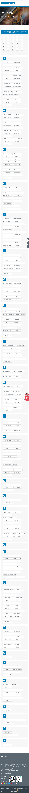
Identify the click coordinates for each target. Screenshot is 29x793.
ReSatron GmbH (7, 563)
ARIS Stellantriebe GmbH (7, 91)
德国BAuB (17, 195)
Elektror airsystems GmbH (7, 229)
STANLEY (7, 600)
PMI (7, 528)
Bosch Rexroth (16, 133)
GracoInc (7, 288)
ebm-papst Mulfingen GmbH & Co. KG (9, 231)
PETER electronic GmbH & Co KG (19, 533)
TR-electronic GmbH (7, 639)
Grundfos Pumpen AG (17, 283)
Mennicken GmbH (7, 475)
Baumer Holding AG (7, 117)
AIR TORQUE (7, 99)
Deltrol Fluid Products (7, 203)
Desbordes (17, 200)
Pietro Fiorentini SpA (16, 536)
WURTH (7, 695)
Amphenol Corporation (18, 67)
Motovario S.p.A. (17, 445)
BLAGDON (7, 141)
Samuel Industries (17, 613)
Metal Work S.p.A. (7, 443)
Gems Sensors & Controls (7, 283)
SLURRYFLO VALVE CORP (7, 616)
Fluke (7, 257)
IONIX (7, 356)
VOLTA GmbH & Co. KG (7, 666)
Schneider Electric (20, 589)
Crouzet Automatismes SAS (7, 175)
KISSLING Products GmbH (17, 407)
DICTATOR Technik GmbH (7, 200)
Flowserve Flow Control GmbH (8, 268)
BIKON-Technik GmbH (7, 125)
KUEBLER (7, 399)
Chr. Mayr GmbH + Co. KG (7, 153)
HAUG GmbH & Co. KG (7, 309)
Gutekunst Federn (17, 291)
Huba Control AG (17, 311)
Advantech (7, 70)
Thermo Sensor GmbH (7, 644)
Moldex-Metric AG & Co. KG (8, 469)
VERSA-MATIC (7, 672)
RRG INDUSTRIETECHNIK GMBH (9, 577)
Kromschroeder (16, 402)
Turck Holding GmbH (16, 631)
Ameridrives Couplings (17, 75)
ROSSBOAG (17, 571)
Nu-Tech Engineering (16, 487)
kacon (7, 410)
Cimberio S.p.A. (17, 169)
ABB (7, 62)
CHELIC (16, 156)
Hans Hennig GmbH (7, 333)
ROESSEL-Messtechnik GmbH (18, 569)
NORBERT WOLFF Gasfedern (8, 490)
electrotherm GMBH (17, 237)
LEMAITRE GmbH (17, 430)
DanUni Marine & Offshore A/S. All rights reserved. (11, 206)
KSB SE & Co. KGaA (16, 391)
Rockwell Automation (7, 555)
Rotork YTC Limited (7, 571)
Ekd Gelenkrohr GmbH (17, 234)
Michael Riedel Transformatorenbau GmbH (10, 464)
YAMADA (7, 722)
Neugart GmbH (16, 484)
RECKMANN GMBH (7, 569)
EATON (7, 226)
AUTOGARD (7, 75)
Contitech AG (7, 177)
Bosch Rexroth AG (17, 117)
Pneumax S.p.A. (17, 512)
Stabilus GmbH (7, 608)
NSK (7, 487)
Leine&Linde (17, 422)
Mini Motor (7, 445)
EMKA (7, 237)
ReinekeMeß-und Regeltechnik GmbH (9, 574)
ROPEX (17, 566)
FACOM (17, 260)
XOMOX (7, 710)
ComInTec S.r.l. (7, 161)
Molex (7, 448)
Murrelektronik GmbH (7, 440)
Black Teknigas (16, 141)
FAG (7, 260)
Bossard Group (16, 125)
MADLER (7, 459)
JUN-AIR (16, 376)
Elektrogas (17, 242)
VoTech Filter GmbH (7, 674)
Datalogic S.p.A (7, 187)
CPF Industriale (7, 172)
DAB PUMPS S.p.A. (17, 190)
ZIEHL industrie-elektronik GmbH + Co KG (10, 735)
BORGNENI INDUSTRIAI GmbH (8, 114)
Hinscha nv (17, 325)
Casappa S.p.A (7, 169)
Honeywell (7, 311)
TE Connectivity (7, 636)
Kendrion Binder (18, 394)
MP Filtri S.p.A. (16, 472)
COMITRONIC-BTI (7, 159)
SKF (17, 592)
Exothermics (17, 245)
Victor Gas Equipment (17, 666)
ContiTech (17, 161)
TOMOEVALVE (16, 644)
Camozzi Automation (17, 153)
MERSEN (17, 459)
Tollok (17, 639)
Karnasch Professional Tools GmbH (19, 399)
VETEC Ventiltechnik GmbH (17, 669)
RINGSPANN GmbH (16, 561)
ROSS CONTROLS (17, 555)
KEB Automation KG (7, 391)
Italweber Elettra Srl (7, 358)
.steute (7, 744)
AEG (7, 78)
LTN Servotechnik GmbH (7, 425)
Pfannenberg (17, 525)
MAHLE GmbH (7, 472)
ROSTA (7, 566)
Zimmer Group (7, 732)
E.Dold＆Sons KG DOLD (7, 245)
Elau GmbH (7, 218)
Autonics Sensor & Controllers (8, 67)
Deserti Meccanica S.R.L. (7, 195)
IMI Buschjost (7, 361)
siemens (16, 608)
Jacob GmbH (20, 371)
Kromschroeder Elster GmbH (8, 386)
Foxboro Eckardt (7, 265)
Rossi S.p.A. (7, 558)
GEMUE (17, 288)
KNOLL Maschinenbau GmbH (8, 394)
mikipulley (17, 453)
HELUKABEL (7, 335)
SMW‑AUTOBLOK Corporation (18, 597)
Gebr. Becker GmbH (7, 286)
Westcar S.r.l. (17, 692)
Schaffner (7, 605)
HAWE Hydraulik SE (16, 317)
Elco (7, 242)
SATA (17, 600)
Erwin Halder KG (21, 231)
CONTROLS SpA (17, 164)
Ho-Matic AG (7, 325)
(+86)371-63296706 (8, 768)
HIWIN (7, 322)
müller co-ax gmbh (7, 451)
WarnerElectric (7, 692)
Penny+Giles (17, 528)
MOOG (17, 451)
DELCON (16, 208)
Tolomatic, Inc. (7, 631)
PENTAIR (7, 525)
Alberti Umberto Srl (17, 78)
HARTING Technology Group (20, 314)
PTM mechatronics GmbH (7, 533)
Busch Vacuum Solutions (7, 122)
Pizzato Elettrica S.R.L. (7, 512)
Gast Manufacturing (7, 299)
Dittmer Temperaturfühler (17, 198)
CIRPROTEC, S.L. (7, 164)
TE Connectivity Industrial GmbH (18, 636)
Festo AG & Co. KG (7, 273)
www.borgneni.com (8, 773)
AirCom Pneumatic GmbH (17, 86)
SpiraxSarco (7, 621)
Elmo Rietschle (16, 226)
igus (17, 353)
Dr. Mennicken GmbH (7, 198)
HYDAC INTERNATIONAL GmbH (8, 314)
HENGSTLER (17, 319)
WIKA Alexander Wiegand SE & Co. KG (9, 684)
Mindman (16, 443)
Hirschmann (7, 317)
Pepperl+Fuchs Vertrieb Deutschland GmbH (10, 517)
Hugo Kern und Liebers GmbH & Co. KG (10, 327)
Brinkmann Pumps (17, 122)
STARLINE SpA (17, 616)
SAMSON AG (7, 613)
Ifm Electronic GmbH (20, 345)
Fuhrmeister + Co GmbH (17, 257)
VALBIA (7, 669)
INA (20, 348)
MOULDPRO (7, 453)
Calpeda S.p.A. (16, 159)
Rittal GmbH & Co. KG (17, 558)
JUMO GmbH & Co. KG (7, 376)
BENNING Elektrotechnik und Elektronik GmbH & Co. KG (12, 138)
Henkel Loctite (17, 322)
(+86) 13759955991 (15, 768)
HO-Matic (17, 330)
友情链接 (2, 788)
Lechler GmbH (7, 430)
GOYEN (17, 299)
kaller (7, 402)
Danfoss (7, 190)
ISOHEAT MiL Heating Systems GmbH (19, 358)
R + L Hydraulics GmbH (7, 561)
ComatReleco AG (18, 175)
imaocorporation (7, 353)
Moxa (17, 448)
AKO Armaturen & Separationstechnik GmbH (10, 94)
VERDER (16, 672)
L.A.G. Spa (17, 425)
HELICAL (7, 319)
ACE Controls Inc (17, 83)
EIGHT (7, 234)
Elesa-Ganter (17, 221)
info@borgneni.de (8, 772)
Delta (17, 187)
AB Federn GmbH (7, 83)
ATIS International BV (7, 86)
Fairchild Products (17, 265)
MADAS (17, 467)
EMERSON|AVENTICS (17, 218)
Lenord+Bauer (7, 422)
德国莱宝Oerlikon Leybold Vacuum (8, 192)
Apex (17, 91)
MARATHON (18, 469)
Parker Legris (17, 520)
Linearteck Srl (17, 428)
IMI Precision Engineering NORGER (9, 348)
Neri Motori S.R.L (7, 484)
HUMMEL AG (17, 309)
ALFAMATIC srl (16, 102)
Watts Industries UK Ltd (17, 695)
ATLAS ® (16, 99)
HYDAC (17, 333)
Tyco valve (17, 647)
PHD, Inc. (7, 520)
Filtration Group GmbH (19, 268)
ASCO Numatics (17, 62)
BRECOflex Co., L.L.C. (7, 130)
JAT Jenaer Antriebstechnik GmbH (9, 371)
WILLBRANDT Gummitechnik (18, 697)
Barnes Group (7, 133)
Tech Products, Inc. (7, 647)
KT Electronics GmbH (7, 407)
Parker (7, 536)
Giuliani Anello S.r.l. (17, 296)
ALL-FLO (7, 102)
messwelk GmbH (7, 461)
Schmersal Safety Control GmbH (8, 589)
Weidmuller (7, 687)
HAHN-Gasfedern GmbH (7, 330)
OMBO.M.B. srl (7, 502)
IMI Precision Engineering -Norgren (9, 345)
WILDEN (7, 700)
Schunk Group (7, 597)
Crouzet (7, 156)
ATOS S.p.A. (17, 70)
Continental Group (17, 172)
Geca (7, 296)
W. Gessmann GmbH (7, 697)
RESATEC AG (17, 563)
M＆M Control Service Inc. (7, 467)
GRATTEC (17, 286)
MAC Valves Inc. (17, 440)
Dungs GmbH (7, 208)
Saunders (16, 605)
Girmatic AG (7, 291)
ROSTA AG (20, 577)
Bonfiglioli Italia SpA (19, 114)
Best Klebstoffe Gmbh (17, 130)
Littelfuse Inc (7, 428)
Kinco (18, 386)
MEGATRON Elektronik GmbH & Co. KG (10, 456)
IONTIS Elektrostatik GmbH (17, 356)
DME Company (19, 192)
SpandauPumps (7, 592)
